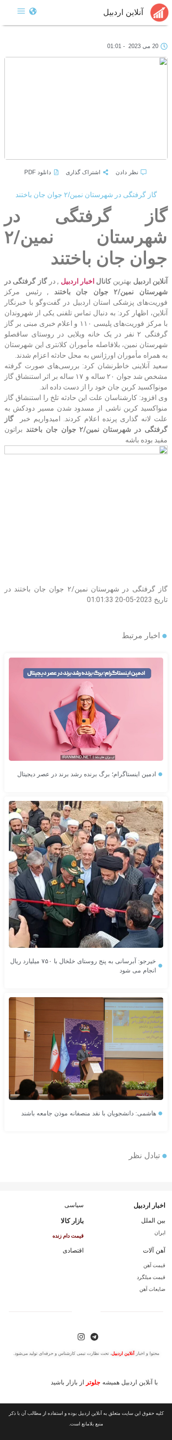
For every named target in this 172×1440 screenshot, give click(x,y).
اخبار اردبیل (77, 281)
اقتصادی (73, 1250)
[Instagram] (81, 1337)
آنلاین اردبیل (123, 12)
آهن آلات (154, 1250)
